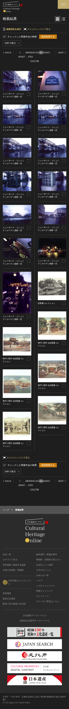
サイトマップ (42, 596)
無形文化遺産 (9, 598)
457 (23, 57)
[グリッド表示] (57, 19)
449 (27, 52)
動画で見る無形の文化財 (14, 604)
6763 (30, 57)
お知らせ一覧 (42, 575)
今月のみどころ (43, 570)
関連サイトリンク (44, 591)
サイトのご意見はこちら (47, 601)
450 (30, 52)
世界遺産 (7, 593)
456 (20, 57)
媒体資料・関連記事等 (46, 554)
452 (37, 52)
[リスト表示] (63, 19)
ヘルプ (39, 580)
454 (44, 52)
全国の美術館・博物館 (13, 570)
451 (34, 52)
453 (41, 52)
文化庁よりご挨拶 (44, 565)
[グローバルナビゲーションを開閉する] (63, 4)
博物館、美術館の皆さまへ (48, 559)
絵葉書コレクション (46, 303)
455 (48, 52)
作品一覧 (7, 554)
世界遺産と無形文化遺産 (14, 565)
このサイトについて (45, 586)
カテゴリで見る (10, 559)
